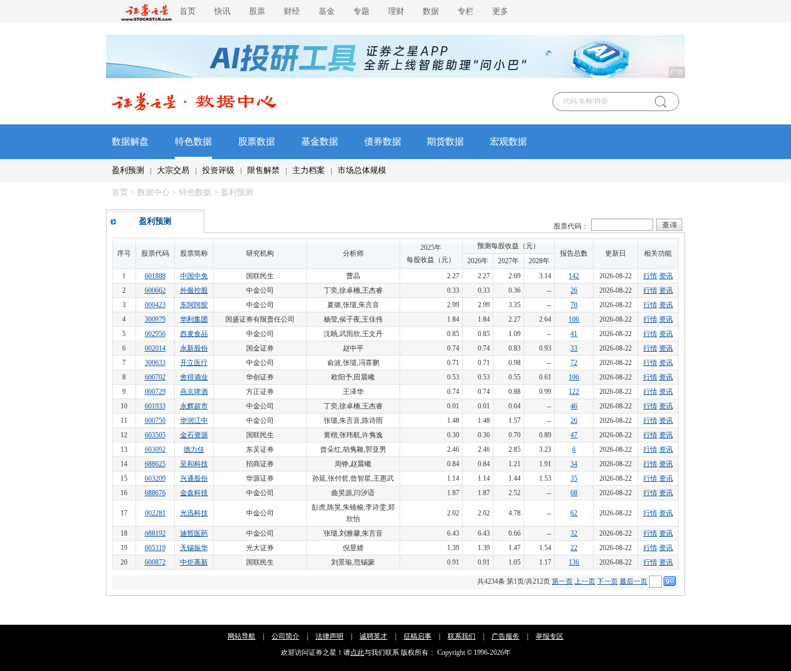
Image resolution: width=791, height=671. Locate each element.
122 (574, 392)
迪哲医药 (194, 533)
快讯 (222, 11)
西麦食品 (194, 334)
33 (573, 348)
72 (573, 363)
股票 (257, 11)
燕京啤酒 (194, 392)
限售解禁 (263, 170)
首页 (188, 11)
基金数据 (319, 141)
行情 (650, 276)
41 (573, 334)
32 (573, 533)
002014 (155, 348)
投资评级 (218, 170)
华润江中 (194, 420)
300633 (155, 363)
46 (573, 406)
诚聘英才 (373, 636)
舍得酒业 (194, 377)
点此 (357, 652)
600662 (155, 290)
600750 (155, 420)
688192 (155, 533)
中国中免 (194, 276)
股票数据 (256, 141)
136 (574, 562)
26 (573, 290)
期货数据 (445, 141)
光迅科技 (194, 513)
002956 (155, 334)
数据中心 (153, 192)
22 (573, 548)
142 (574, 276)
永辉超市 (194, 406)
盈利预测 (128, 170)
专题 (361, 11)
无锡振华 (194, 548)
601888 (155, 276)
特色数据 (193, 141)
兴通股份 (194, 478)
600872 (155, 562)
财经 (292, 11)
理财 (396, 11)
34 (573, 464)
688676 (155, 493)
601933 (155, 406)
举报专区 (549, 636)
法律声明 (329, 636)
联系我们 (461, 636)
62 (573, 513)
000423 (155, 305)
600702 (155, 377)
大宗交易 (173, 170)
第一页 (562, 581)
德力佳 (194, 449)
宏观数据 (508, 141)
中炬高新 (194, 562)
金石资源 (194, 435)
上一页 (584, 581)
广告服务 (505, 636)
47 (573, 435)
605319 (155, 548)
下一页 (607, 581)
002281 (155, 513)
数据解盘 (130, 141)
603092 (155, 449)
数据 (431, 11)
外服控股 (194, 290)
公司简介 (285, 636)
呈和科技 (194, 464)
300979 (155, 319)
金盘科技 (194, 493)
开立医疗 (194, 363)
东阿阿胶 (194, 305)
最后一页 (633, 581)
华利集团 (194, 319)
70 (573, 305)
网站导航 (241, 636)
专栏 (465, 11)
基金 (326, 11)
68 (573, 493)
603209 (155, 478)
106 (574, 319)
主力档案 (308, 170)
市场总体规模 (362, 170)
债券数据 (382, 141)
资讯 (666, 276)
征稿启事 (417, 636)
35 (573, 478)
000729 (155, 392)
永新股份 (194, 348)
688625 (155, 464)
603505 (155, 435)
